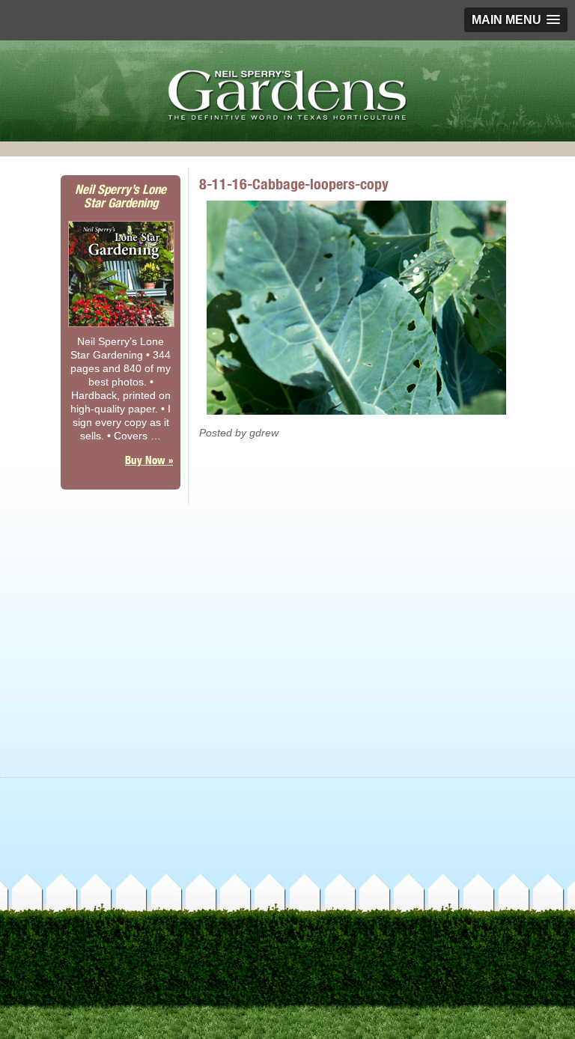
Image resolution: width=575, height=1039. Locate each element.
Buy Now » (149, 460)
